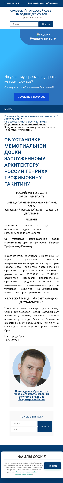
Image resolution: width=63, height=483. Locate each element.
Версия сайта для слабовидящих (43, 3)
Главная (9, 116)
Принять (52, 465)
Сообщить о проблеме (31, 96)
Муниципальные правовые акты (36, 116)
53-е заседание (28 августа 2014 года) (25, 121)
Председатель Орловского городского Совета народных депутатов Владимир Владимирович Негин (31, 395)
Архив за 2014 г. (13, 118)
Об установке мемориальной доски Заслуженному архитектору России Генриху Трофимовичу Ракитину (29, 127)
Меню (8, 108)
